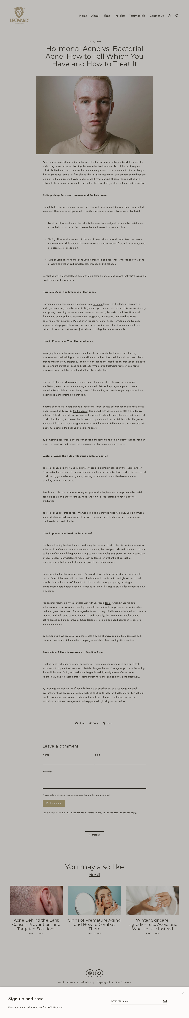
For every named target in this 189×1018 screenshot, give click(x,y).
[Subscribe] (164, 1001)
